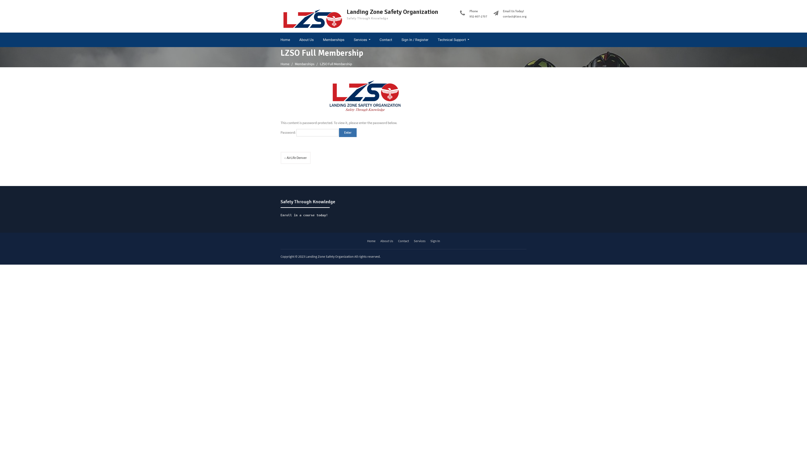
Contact (386, 40)
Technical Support (452, 40)
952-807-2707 (478, 16)
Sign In (435, 241)
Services (360, 40)
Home (285, 40)
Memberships (333, 40)
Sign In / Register (415, 40)
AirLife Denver (297, 157)
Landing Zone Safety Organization (392, 12)
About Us (306, 40)
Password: (288, 132)
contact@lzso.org (514, 16)
